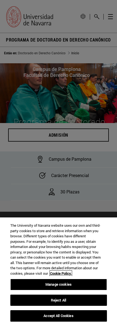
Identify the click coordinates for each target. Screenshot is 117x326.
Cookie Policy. (61, 273)
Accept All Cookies (58, 315)
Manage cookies (58, 284)
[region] (58, 271)
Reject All (58, 300)
